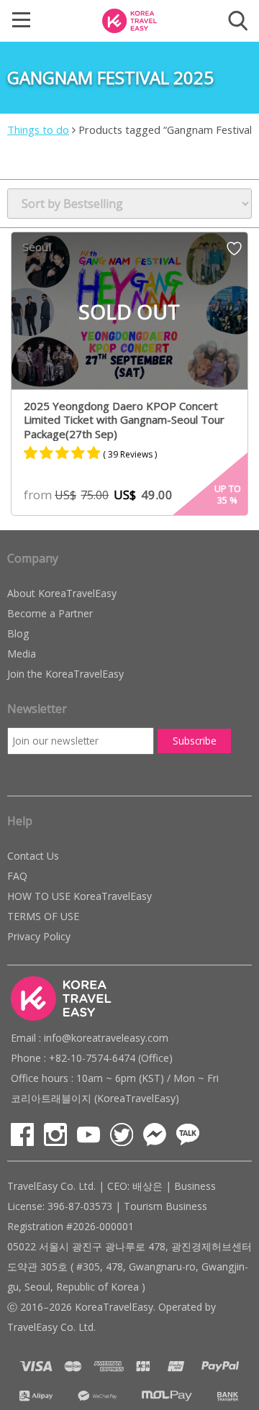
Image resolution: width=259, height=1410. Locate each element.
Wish (234, 253)
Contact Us (33, 856)
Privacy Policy (39, 936)
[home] (129, 19)
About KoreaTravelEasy (62, 593)
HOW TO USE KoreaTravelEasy (79, 896)
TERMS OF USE (43, 916)
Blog (18, 633)
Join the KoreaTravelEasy (65, 674)
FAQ (17, 876)
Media (21, 653)
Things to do (38, 129)
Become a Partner (50, 613)
